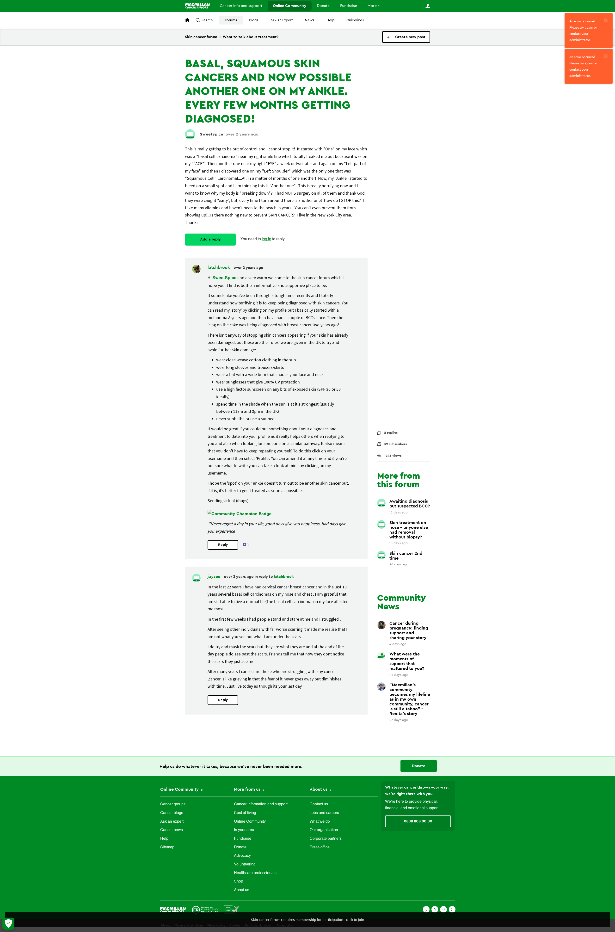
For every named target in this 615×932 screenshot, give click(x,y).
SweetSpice (211, 134)
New (406, 37)
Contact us (319, 804)
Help (330, 20)
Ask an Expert (282, 20)
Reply (223, 545)
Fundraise (348, 6)
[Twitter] (434, 909)
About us (241, 890)
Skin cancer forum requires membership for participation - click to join (307, 919)
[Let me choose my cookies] (8, 924)
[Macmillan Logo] (172, 909)
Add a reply (210, 239)
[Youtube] (443, 909)
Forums (231, 20)
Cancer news (171, 830)
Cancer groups (172, 804)
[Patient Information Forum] (232, 909)
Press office (320, 847)
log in (266, 239)
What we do (320, 822)
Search (207, 20)
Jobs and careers (324, 813)
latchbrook (219, 267)
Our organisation (324, 830)
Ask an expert (172, 822)
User (427, 6)
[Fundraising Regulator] (205, 909)
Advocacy (242, 856)
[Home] (197, 6)
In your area (244, 830)
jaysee (214, 576)
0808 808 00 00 (418, 821)
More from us (248, 789)
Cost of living (245, 813)
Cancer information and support (261, 804)
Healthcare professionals (255, 873)
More (372, 6)
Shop (238, 881)
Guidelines (355, 20)
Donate (323, 6)
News (309, 20)
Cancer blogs (171, 813)
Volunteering (245, 864)
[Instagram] (452, 909)
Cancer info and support (241, 6)
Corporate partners (326, 839)
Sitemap (167, 847)
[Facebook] (426, 909)
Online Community (289, 6)
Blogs (253, 20)
